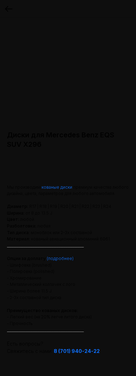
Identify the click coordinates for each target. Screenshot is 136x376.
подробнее (60, 258)
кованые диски (56, 187)
